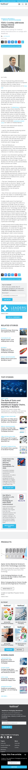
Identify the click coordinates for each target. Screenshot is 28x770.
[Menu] (26, 4)
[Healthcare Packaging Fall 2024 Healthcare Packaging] (21, 634)
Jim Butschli (7, 36)
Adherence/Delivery (6, 686)
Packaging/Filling (6, 338)
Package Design (5, 667)
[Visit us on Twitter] (5, 737)
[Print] (2, 42)
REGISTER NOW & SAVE (9, 526)
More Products (7, 588)
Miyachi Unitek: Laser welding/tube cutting (7, 340)
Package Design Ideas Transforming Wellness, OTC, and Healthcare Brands (9, 671)
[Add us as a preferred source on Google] (22, 42)
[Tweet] (16, 42)
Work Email (5, 292)
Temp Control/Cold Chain (8, 436)
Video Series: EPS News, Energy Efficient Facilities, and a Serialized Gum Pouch (9, 420)
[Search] (22, 4)
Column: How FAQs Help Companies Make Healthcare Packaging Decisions (9, 429)
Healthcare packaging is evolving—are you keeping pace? (9, 690)
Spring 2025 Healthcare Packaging (7, 644)
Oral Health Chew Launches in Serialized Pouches (9, 448)
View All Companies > (14, 317)
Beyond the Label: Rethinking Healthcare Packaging (8, 661)
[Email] (5, 42)
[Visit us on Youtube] (11, 737)
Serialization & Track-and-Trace (8, 417)
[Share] (9, 42)
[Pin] (19, 42)
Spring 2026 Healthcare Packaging (7, 622)
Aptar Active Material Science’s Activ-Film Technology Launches (13, 565)
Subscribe (9, 649)
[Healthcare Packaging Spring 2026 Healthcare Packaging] (7, 612)
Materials (4, 328)
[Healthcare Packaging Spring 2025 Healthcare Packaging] (7, 634)
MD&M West (15, 107)
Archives (19, 649)
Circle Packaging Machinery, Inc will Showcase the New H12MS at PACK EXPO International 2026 (13, 577)
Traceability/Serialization (8, 446)
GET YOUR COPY (8, 487)
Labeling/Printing (6, 658)
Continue (14, 767)
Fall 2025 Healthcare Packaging (20, 622)
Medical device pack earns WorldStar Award (9, 359)
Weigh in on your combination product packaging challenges (7, 350)
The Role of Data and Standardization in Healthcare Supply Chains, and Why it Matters (13, 403)
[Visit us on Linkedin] (8, 737)
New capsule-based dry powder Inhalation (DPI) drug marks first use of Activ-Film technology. (13, 569)
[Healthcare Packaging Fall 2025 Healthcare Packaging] (21, 612)
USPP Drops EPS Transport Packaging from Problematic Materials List (9, 439)
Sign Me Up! (7, 299)
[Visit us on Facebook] (2, 737)
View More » (4, 696)
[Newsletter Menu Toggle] (19, 4)
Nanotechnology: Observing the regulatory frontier (9, 330)
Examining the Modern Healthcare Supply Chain (8, 679)
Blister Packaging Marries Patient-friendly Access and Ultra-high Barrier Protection (14, 583)
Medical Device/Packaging (12, 20)
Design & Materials (7, 19)
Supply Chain (4, 398)
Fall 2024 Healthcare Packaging (20, 644)
